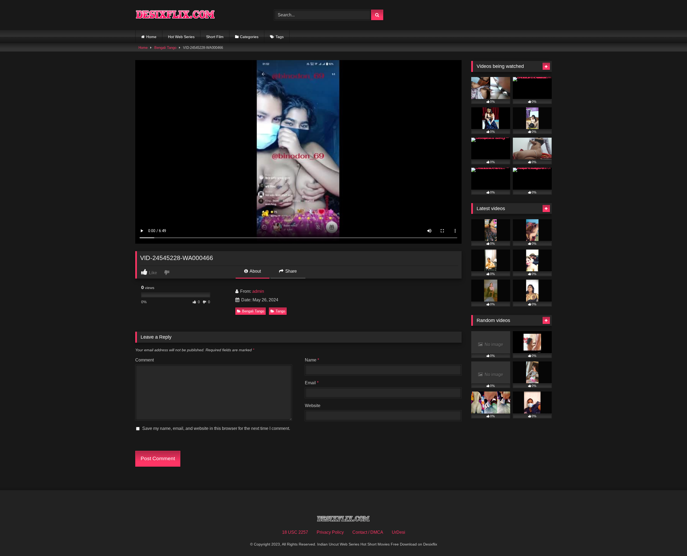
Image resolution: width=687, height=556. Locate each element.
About (255, 271)
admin (258, 291)
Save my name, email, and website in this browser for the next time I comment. (216, 428)
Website (312, 405)
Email (312, 383)
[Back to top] (670, 540)
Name (312, 360)
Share (290, 271)
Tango (280, 311)
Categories (249, 37)
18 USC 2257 (295, 532)
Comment (144, 360)
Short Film (215, 37)
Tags (280, 37)
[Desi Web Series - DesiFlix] (175, 15)
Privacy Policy (330, 532)
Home (151, 37)
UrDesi (398, 532)
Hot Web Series (181, 37)
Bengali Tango (165, 48)
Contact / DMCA (367, 532)
